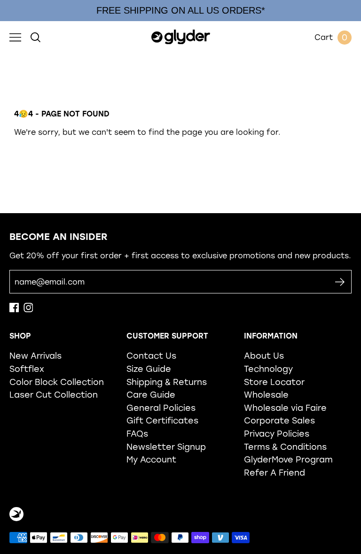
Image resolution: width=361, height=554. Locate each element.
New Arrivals (35, 356)
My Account (151, 459)
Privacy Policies (276, 434)
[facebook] (14, 309)
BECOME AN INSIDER (58, 236)
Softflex (26, 369)
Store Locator (274, 382)
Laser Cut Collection (53, 395)
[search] (35, 37)
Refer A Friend (274, 472)
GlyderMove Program (288, 459)
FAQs (137, 434)
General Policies (161, 408)
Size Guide (148, 369)
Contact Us (151, 356)
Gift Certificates (162, 420)
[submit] (340, 282)
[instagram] (28, 309)
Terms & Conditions (285, 447)
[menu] (15, 37)
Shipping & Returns (166, 382)
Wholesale (266, 395)
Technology (268, 369)
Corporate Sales (279, 420)
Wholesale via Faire (285, 408)
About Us (264, 356)
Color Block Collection (56, 382)
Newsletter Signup (166, 447)
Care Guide (150, 395)
